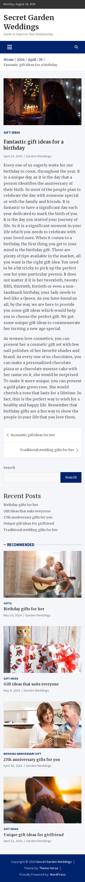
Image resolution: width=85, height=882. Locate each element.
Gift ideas (12, 132)
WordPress (58, 874)
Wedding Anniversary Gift (22, 753)
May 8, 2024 (12, 690)
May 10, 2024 (12, 615)
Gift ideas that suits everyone (27, 511)
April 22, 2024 (13, 841)
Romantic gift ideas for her (33, 435)
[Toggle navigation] (10, 47)
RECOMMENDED (20, 544)
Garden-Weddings (38, 156)
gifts (8, 603)
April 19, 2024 (13, 156)
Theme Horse (48, 868)
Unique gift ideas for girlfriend (29, 523)
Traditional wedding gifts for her (47, 450)
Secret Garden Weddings (29, 22)
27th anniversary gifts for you (28, 517)
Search (9, 467)
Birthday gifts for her (21, 505)
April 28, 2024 (13, 766)
